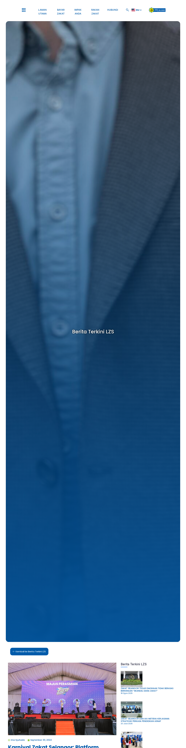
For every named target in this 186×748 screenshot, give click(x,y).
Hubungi (112, 9)
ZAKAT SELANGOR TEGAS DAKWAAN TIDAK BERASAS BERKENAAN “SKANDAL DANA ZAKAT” (147, 689)
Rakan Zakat (95, 11)
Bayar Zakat (61, 11)
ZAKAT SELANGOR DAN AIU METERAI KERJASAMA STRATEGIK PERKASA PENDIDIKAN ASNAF (145, 720)
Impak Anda (78, 11)
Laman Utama (42, 11)
